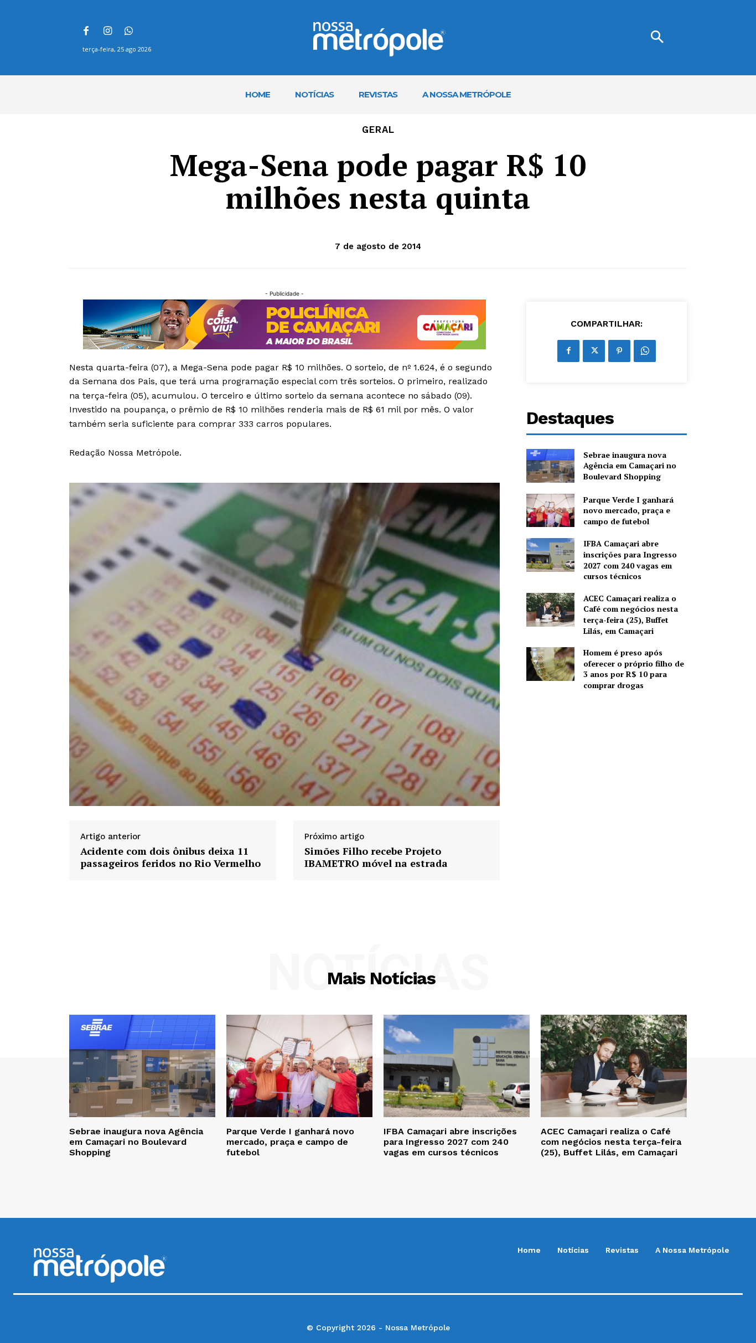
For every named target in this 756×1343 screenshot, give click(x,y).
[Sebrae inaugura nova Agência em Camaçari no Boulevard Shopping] (550, 466)
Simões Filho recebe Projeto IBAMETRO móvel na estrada (376, 857)
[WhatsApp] (129, 32)
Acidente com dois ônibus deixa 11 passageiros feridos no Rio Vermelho (170, 857)
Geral (378, 130)
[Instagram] (108, 32)
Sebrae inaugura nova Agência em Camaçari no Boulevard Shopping (629, 466)
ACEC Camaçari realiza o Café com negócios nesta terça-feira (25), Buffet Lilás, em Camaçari (630, 614)
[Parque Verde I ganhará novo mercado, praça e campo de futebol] (550, 511)
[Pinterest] (619, 351)
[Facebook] (86, 32)
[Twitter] (594, 351)
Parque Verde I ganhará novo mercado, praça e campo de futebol (628, 510)
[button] (657, 37)
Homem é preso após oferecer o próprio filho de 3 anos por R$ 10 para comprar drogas (633, 668)
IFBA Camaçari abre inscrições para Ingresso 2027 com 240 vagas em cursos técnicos (630, 559)
